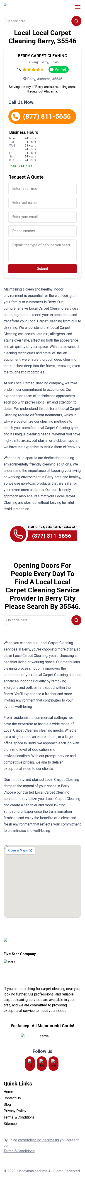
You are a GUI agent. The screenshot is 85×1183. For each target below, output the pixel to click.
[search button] (76, 21)
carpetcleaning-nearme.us (38, 1140)
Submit (42, 268)
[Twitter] (42, 1063)
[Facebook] (53, 1063)
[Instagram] (30, 1063)
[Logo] (33, 7)
